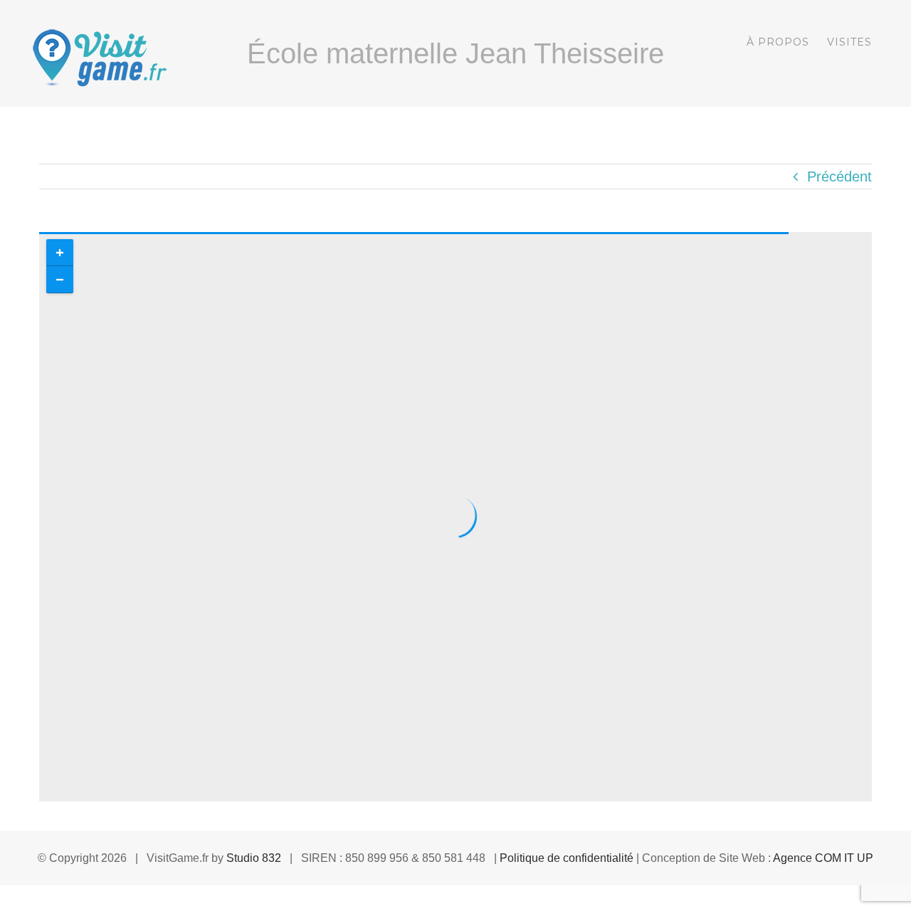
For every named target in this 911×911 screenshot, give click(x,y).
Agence (823, 858)
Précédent (839, 176)
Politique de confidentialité (566, 858)
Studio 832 (253, 858)
